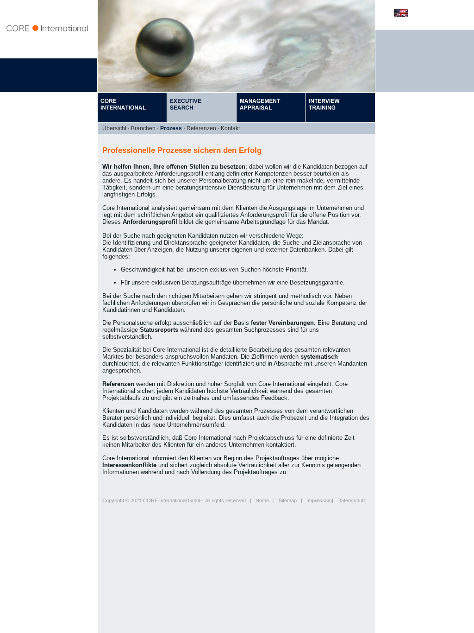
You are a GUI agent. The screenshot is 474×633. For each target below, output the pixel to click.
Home (262, 500)
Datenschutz (351, 500)
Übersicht (114, 128)
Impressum (319, 500)
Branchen (143, 128)
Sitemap (288, 500)
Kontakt (230, 128)
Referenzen (201, 128)
